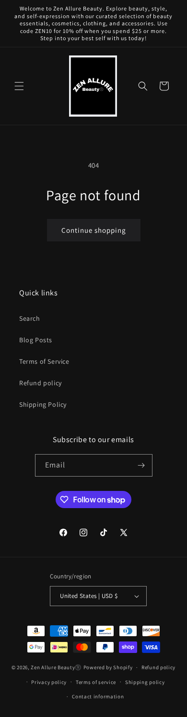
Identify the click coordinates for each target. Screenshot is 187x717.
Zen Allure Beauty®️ (56, 667)
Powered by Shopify (108, 667)
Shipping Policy (43, 404)
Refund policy (40, 383)
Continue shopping (93, 230)
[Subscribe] (141, 465)
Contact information (98, 696)
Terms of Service (44, 361)
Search (29, 318)
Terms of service (96, 682)
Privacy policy (49, 682)
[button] (19, 86)
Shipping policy (145, 682)
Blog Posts (35, 340)
